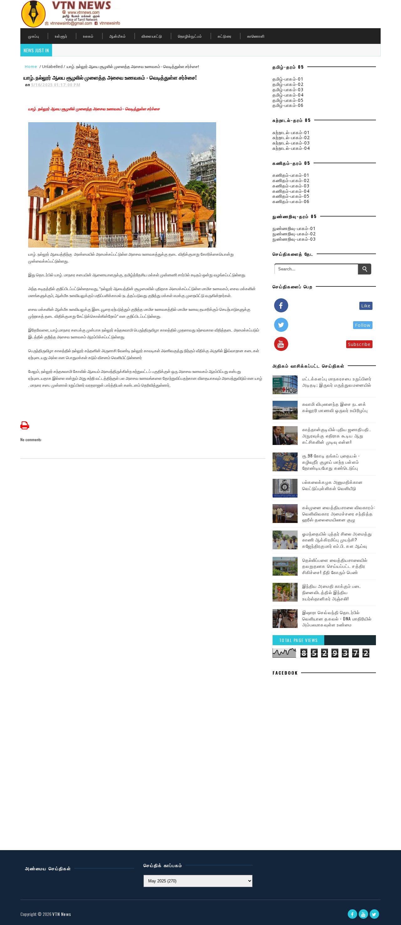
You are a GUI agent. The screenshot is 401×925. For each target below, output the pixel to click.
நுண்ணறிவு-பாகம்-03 (294, 239)
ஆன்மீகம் (117, 36)
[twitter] (374, 914)
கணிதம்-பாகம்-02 (291, 180)
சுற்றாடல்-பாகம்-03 (291, 143)
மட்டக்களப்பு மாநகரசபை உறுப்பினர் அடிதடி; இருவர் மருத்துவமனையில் (337, 381)
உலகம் (88, 36)
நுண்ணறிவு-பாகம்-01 (294, 228)
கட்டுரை (225, 36)
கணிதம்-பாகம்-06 (291, 201)
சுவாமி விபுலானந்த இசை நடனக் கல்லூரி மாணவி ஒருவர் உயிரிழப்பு (335, 406)
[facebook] (352, 914)
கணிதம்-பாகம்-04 (291, 191)
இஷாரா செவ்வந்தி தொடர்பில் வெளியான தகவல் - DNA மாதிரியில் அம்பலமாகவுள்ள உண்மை (337, 618)
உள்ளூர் (61, 36)
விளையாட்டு (152, 36)
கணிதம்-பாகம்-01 (291, 175)
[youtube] (363, 914)
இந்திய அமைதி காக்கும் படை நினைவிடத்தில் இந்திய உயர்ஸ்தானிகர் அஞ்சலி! (332, 592)
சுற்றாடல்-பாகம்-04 (291, 148)
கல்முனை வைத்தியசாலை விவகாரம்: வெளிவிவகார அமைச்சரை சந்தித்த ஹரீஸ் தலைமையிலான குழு (338, 513)
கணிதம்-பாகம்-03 (291, 186)
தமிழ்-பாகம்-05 (288, 100)
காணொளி (256, 36)
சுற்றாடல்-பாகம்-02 (291, 137)
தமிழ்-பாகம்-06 (288, 105)
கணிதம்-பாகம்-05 (291, 196)
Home (31, 66)
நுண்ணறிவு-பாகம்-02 (294, 234)
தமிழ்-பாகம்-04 (288, 95)
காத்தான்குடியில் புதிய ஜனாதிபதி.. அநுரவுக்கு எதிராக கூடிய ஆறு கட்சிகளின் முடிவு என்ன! (336, 435)
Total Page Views (298, 640)
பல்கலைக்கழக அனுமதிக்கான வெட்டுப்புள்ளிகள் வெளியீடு (332, 484)
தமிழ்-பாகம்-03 (288, 89)
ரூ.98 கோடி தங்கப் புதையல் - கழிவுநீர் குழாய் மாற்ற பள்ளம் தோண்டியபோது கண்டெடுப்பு (331, 461)
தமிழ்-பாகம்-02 (288, 84)
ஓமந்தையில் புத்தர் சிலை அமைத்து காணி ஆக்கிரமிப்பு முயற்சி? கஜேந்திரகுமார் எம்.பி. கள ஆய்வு (337, 539)
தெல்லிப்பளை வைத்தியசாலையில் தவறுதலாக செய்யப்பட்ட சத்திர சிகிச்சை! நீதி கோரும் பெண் (335, 566)
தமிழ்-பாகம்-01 (288, 79)
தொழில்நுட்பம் (190, 36)
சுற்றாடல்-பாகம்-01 (291, 132)
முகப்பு (33, 36)
